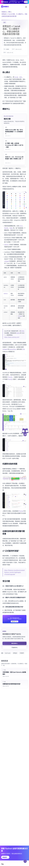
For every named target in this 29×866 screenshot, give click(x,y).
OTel (23, 349)
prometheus (13, 349)
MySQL (6, 228)
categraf (6, 261)
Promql (21, 511)
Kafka (22, 331)
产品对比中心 (15, 647)
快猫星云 (4, 12)
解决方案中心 (15, 643)
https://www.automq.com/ (11, 337)
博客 (9, 12)
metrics (6, 245)
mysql (16, 77)
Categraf (20, 316)
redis (20, 77)
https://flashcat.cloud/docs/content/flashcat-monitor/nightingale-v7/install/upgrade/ (14, 572)
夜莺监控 (15, 653)
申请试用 (5, 857)
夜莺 (4, 22)
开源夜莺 (22, 653)
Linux (21, 226)
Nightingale (7, 653)
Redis (11, 228)
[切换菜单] (26, 7)
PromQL (10, 377)
